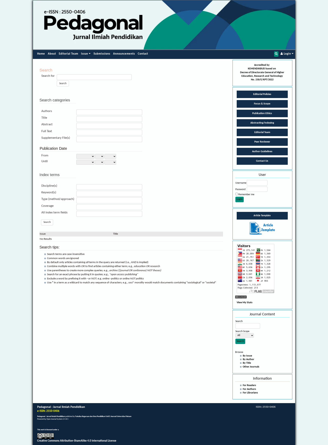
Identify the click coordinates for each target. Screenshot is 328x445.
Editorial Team (68, 53)
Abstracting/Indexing (262, 123)
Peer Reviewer (262, 142)
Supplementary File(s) (55, 137)
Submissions (102, 53)
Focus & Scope (262, 104)
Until (44, 161)
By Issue (247, 356)
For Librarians (250, 393)
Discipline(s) (49, 185)
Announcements (124, 53)
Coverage (47, 206)
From (44, 155)
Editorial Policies (262, 94)
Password (240, 189)
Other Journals (251, 367)
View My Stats (244, 302)
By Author (248, 359)
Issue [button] (85, 53)
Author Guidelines (262, 151)
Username (240, 183)
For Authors (249, 389)
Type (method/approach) (57, 199)
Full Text (46, 131)
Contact (143, 53)
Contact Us (262, 161)
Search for (48, 76)
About (52, 53)
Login (287, 53)
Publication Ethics (262, 113)
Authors (46, 111)
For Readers (249, 385)
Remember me (246, 194)
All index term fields (54, 212)
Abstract (47, 124)
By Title (247, 363)
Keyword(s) (48, 192)
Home (41, 53)
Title (44, 117)
